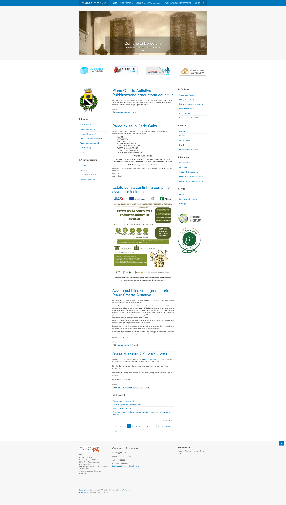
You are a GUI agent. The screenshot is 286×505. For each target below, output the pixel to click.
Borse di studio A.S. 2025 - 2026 (140, 354)
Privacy (181, 194)
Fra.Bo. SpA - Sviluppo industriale (191, 176)
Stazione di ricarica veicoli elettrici (191, 181)
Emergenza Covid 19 (186, 99)
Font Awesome (83, 492)
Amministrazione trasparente (178, 3)
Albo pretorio (126, 3)
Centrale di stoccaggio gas (188, 172)
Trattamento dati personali (89, 143)
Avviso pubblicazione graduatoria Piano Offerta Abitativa (140, 292)
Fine (115, 431)
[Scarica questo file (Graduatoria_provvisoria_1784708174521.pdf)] (114, 345)
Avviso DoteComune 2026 (122, 408)
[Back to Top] (281, 443)
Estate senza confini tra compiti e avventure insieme (141, 189)
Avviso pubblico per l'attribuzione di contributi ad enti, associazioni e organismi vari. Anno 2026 (142, 413)
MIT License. (126, 490)
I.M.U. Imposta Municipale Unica (91, 138)
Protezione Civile (185, 163)
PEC (82, 152)
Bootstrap (82, 490)
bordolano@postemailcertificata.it (125, 466)
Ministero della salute (186, 108)
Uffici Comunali (85, 125)
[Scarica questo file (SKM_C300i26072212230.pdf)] (114, 387)
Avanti (168, 426)
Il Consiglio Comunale (88, 175)
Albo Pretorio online (151, 359)
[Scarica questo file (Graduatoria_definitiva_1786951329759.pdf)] (114, 112)
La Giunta (83, 170)
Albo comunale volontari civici (123, 401)
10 (162, 426)
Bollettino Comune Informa (188, 149)
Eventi (181, 145)
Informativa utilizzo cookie (188, 199)
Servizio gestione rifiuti (88, 129)
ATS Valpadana (184, 113)
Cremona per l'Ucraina (187, 95)
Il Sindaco (83, 165)
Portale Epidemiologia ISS (188, 118)
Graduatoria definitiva (122, 113)
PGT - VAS (183, 167)
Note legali (183, 203)
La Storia (182, 136)
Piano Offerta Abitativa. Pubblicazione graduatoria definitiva (142, 92)
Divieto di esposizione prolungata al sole (127, 405)
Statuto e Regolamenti (88, 134)
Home (114, 3)
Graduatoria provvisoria (123, 345)
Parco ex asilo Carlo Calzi (134, 125)
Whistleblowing (85, 147)
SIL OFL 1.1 (104, 492)
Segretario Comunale (88, 179)
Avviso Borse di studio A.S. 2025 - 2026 (128, 387)
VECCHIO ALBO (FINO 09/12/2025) (149, 3)
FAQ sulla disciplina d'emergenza (191, 104)
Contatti (198, 3)
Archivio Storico (184, 140)
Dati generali (183, 131)
